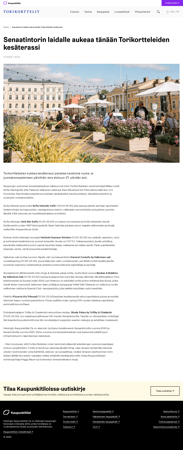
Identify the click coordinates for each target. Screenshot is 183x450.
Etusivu (74, 11)
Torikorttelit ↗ (70, 421)
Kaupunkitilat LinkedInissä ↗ (18, 431)
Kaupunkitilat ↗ (71, 411)
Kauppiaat (103, 11)
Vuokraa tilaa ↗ (173, 3)
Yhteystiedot (142, 11)
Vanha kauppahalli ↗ (103, 411)
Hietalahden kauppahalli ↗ (106, 421)
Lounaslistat (122, 11)
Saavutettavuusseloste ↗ (166, 426)
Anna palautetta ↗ (170, 416)
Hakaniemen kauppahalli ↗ (106, 416)
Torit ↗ (96, 426)
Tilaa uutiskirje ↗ (165, 392)
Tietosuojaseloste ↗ (169, 421)
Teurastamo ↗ (70, 416)
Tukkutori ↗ (69, 426)
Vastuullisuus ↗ (171, 411)
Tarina (88, 11)
